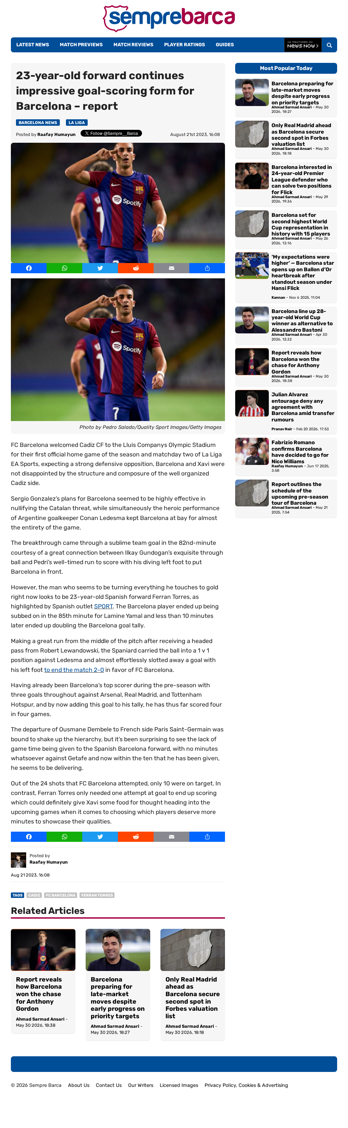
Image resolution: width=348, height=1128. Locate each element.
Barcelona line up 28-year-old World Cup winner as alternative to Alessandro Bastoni (302, 320)
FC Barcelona (60, 895)
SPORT (103, 606)
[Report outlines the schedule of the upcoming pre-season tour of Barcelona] (252, 499)
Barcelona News (38, 122)
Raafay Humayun (56, 134)
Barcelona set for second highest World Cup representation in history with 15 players (301, 224)
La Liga (77, 122)
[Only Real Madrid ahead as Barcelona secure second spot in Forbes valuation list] (192, 950)
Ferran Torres (97, 895)
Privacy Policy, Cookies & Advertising (246, 1085)
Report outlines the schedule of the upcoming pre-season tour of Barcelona (300, 493)
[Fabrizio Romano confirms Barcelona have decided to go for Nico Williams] (252, 457)
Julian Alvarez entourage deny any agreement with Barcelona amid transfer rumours (303, 407)
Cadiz (34, 895)
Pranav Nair (282, 429)
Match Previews (81, 45)
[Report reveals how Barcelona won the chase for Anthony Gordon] (43, 950)
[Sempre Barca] (169, 30)
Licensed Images (179, 1085)
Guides (225, 45)
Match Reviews (133, 45)
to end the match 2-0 (74, 669)
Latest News (32, 45)
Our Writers (140, 1085)
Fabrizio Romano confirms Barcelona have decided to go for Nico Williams (300, 451)
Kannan (278, 297)
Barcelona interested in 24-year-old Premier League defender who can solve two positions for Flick (302, 179)
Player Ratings (184, 45)
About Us (78, 1085)
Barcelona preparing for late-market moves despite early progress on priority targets (118, 998)
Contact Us (109, 1085)
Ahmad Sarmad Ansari (40, 1019)
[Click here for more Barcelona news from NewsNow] (303, 45)
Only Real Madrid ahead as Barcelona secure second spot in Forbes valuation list (193, 998)
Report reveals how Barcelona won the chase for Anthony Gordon (39, 994)
